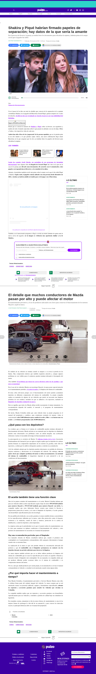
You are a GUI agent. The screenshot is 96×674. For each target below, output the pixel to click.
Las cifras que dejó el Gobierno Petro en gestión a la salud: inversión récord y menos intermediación (75, 474)
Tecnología (39, 13)
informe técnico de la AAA (46, 439)
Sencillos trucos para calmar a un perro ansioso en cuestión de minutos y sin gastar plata (74, 279)
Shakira (33, 126)
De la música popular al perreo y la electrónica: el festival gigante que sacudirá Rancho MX (75, 190)
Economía (59, 13)
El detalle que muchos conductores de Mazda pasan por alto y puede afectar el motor (75, 453)
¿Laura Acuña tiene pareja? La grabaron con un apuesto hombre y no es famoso (75, 213)
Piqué (39, 126)
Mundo (49, 13)
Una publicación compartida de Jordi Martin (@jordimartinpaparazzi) (28, 229)
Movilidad (28, 624)
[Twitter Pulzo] (71, 10)
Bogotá (20, 13)
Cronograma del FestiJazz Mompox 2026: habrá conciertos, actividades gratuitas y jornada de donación (75, 201)
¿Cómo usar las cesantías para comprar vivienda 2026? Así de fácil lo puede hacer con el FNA (40, 279)
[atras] (58, 153)
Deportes (30, 13)
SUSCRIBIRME (74, 250)
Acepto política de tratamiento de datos (26, 257)
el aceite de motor (32, 389)
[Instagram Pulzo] (80, 10)
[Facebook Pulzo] (68, 10)
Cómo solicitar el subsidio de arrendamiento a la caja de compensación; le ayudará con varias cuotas (57, 279)
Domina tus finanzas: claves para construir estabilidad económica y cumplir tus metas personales (24, 279)
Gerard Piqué (20, 266)
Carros (11, 624)
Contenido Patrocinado (17, 308)
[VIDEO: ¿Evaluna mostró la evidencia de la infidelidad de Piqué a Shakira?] (37, 153)
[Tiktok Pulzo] (74, 10)
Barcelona (29, 266)
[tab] (32, 272)
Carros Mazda (20, 624)
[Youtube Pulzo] (77, 10)
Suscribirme (78, 667)
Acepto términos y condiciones (25, 254)
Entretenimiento (15, 41)
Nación (10, 13)
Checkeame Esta (68, 13)
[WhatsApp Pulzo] (83, 10)
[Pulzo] (43, 10)
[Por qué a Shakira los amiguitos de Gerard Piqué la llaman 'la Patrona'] (14, 153)
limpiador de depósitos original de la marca (21, 402)
